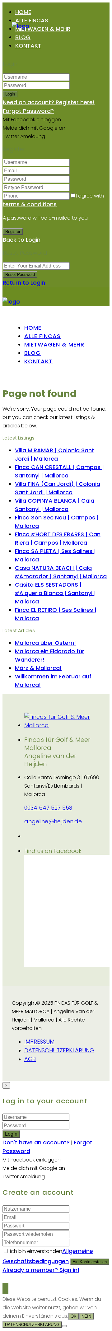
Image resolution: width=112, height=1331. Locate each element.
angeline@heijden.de (53, 821)
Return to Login (24, 282)
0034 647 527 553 (48, 808)
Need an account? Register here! (49, 102)
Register (12, 231)
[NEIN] (64, 1326)
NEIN (86, 1316)
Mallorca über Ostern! (45, 643)
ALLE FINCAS (31, 20)
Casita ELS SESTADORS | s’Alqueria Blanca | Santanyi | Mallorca (55, 593)
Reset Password (20, 274)
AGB (30, 1059)
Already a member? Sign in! (40, 1270)
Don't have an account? (36, 1142)
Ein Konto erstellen (89, 1261)
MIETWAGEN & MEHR (42, 29)
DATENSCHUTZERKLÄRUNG (59, 1050)
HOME (23, 12)
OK (74, 1316)
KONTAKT (28, 45)
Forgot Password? (28, 111)
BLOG (22, 37)
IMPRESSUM (39, 1041)
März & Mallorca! (38, 668)
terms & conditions (30, 204)
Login (10, 94)
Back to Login (21, 240)
